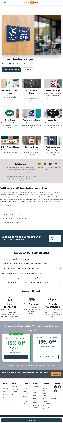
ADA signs (5, 201)
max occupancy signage (17, 201)
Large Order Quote (10, 70)
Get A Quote (53, 238)
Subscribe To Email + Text (16, 357)
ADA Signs (4, 391)
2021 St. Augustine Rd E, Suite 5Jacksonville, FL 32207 (46, 406)
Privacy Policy (53, 365)
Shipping (35, 386)
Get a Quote (56, 374)
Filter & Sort (32, 420)
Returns (35, 395)
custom (54, 194)
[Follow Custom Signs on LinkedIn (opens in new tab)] (59, 386)
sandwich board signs (33, 201)
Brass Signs (5, 394)
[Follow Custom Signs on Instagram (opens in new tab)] (55, 390)
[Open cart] (58, 2)
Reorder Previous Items (35, 400)
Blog (13, 394)
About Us (14, 386)
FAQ (34, 389)
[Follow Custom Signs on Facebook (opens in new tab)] (55, 386)
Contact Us (27, 70)
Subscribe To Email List (47, 357)
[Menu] (4, 2)
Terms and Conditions (45, 365)
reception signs (49, 201)
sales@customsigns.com (49, 398)
